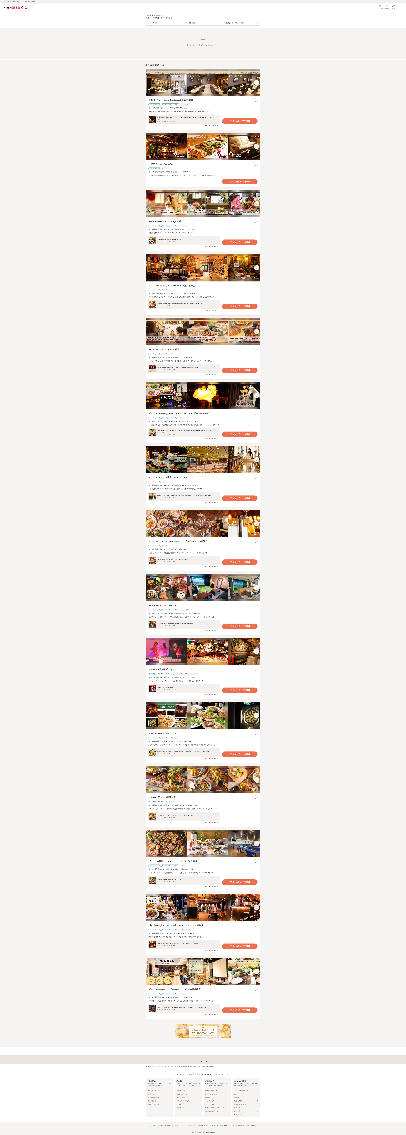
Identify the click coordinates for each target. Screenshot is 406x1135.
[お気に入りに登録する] (255, 100)
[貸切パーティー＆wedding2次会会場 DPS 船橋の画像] (203, 82)
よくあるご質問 (250, 1126)
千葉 (195, 1066)
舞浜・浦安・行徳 (203, 1066)
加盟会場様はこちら (204, 1126)
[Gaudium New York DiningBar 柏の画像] (203, 203)
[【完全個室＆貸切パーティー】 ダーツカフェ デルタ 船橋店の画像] (203, 907)
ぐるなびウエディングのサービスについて (232, 1126)
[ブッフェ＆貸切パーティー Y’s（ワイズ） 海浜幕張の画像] (203, 843)
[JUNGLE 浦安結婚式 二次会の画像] (203, 651)
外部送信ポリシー (192, 1126)
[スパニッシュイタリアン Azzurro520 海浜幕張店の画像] (203, 267)
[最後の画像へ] (256, 82)
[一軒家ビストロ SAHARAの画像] (203, 146)
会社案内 (153, 1126)
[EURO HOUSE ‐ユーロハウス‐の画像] (203, 715)
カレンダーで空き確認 (241, 242)
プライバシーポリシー (178, 1126)
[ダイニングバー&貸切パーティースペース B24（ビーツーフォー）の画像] (203, 395)
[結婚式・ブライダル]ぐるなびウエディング (158, 1066)
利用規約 (160, 1126)
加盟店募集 (215, 1126)
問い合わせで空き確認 (241, 121)
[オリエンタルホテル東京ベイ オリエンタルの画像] (203, 459)
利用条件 (167, 1126)
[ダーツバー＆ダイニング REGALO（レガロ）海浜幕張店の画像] (203, 971)
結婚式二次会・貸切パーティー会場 (182, 1066)
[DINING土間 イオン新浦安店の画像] (203, 779)
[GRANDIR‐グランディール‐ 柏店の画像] (203, 331)
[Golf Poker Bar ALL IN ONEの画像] (203, 587)
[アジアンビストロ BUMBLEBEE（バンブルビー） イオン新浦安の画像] (203, 523)
